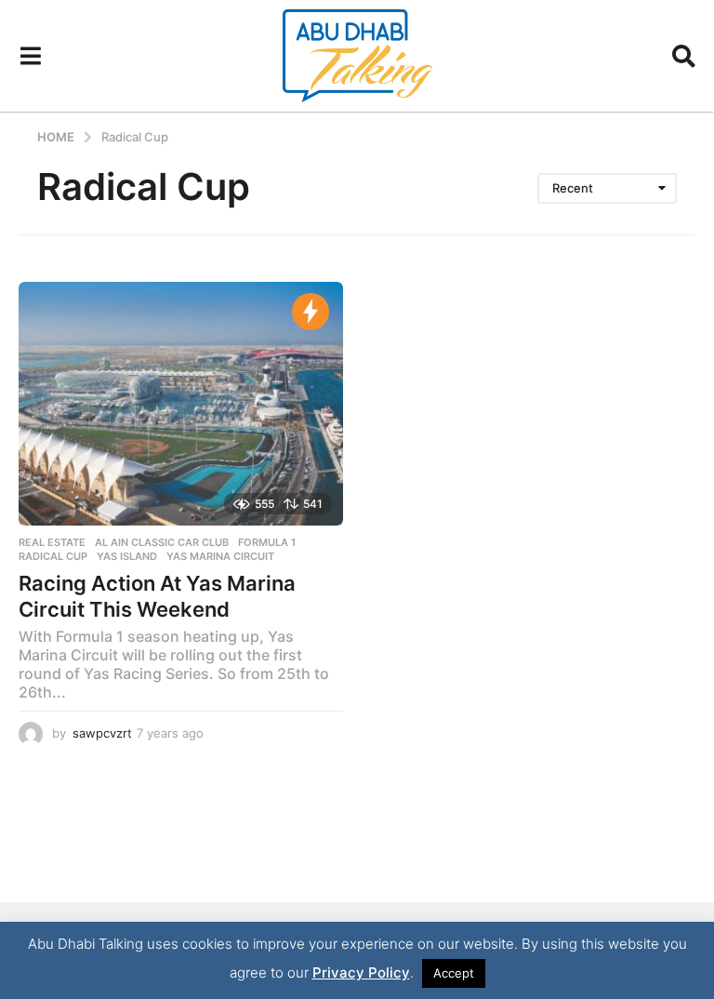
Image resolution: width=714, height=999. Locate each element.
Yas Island (127, 556)
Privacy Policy (361, 972)
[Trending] (310, 311)
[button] (30, 55)
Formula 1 (267, 542)
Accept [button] (453, 973)
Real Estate (52, 542)
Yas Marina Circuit (220, 556)
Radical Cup (53, 556)
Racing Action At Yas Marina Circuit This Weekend (157, 596)
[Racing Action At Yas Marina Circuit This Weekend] (181, 404)
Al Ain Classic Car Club (162, 542)
